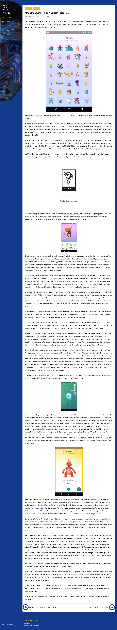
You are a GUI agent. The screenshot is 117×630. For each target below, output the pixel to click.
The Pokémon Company (71, 214)
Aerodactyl (83, 438)
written (30, 124)
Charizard (93, 429)
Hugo (28, 623)
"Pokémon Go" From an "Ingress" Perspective (47, 12)
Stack (27, 625)
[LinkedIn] (6, 13)
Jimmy (37, 625)
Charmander (43, 432)
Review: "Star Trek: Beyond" (96, 607)
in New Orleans (39, 511)
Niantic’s (38, 115)
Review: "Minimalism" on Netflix (42, 607)
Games (29, 8)
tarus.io (4, 5)
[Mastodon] (9, 13)
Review (37, 8)
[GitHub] (3, 13)
